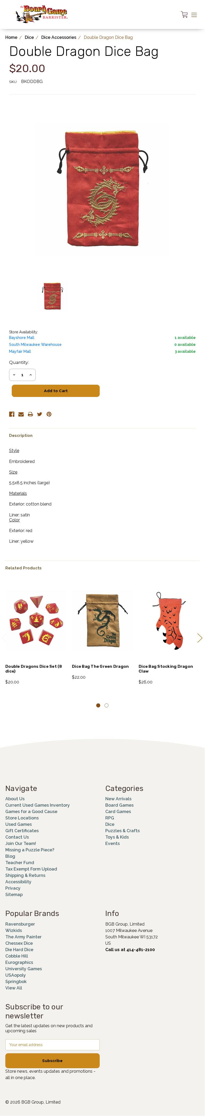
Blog (10, 856)
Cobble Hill (16, 956)
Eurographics (19, 962)
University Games (23, 968)
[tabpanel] (36, 633)
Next (199, 638)
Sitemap (14, 894)
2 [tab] (106, 705)
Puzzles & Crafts (122, 830)
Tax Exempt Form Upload (31, 869)
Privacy (13, 888)
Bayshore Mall (21, 337)
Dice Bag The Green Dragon (100, 666)
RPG (109, 817)
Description (21, 435)
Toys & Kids (117, 837)
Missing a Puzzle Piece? (29, 849)
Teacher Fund (19, 862)
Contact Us (17, 837)
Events (112, 843)
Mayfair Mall (20, 351)
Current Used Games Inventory (37, 805)
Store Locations (22, 817)
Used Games (18, 824)
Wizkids (13, 930)
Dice (109, 824)
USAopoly (15, 975)
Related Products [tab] (23, 568)
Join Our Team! (20, 843)
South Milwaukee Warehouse (35, 344)
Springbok (16, 981)
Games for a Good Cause (31, 811)
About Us (15, 798)
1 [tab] (98, 705)
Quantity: (19, 362)
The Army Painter (23, 936)
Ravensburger (20, 924)
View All (13, 987)
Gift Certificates (22, 830)
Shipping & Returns (25, 875)
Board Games (119, 805)
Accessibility (18, 881)
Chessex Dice (19, 943)
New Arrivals (118, 798)
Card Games (118, 811)
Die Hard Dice (19, 949)
